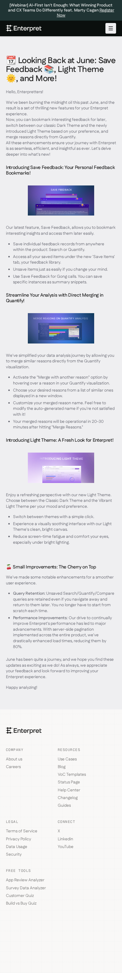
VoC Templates (72, 774)
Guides (64, 805)
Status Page (69, 782)
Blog (61, 767)
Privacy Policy (18, 839)
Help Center (69, 790)
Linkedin (65, 839)
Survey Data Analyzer (26, 888)
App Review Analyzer (25, 880)
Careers (13, 767)
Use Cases (67, 759)
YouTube (65, 846)
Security (14, 854)
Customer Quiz (20, 895)
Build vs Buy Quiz (21, 903)
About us (14, 759)
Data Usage (16, 846)
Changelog (68, 798)
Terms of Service (21, 831)
